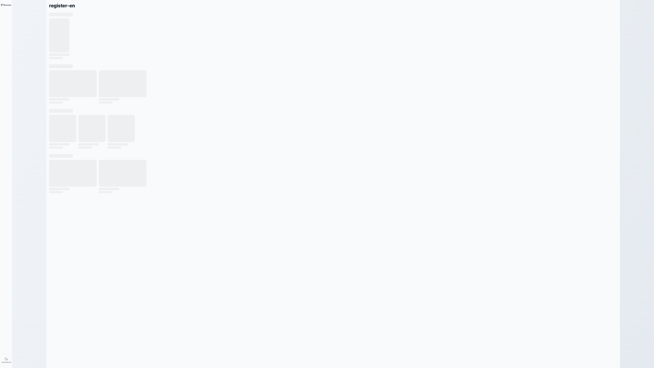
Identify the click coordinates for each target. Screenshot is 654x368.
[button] (10, 16)
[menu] (6, 16)
